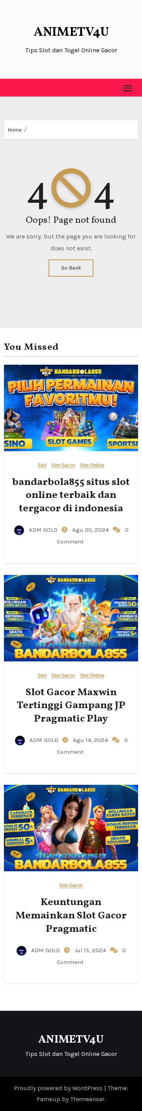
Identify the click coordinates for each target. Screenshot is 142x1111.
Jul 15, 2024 (91, 950)
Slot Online (92, 465)
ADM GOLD (43, 529)
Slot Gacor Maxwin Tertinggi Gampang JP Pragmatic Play (71, 705)
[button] (10, 87)
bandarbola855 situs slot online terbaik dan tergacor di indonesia (71, 495)
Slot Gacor (63, 465)
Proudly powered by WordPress (59, 1088)
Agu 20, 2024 (91, 529)
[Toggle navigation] (128, 87)
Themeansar (87, 1099)
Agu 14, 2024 (91, 740)
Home (15, 130)
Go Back (71, 268)
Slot (41, 465)
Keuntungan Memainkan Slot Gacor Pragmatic (71, 915)
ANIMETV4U (71, 32)
